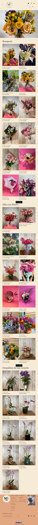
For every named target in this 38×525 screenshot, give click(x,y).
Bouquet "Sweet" (22, 197)
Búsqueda (12, 510)
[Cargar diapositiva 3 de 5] (18, 39)
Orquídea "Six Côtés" (6, 466)
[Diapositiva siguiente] (23, 39)
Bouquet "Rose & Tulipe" (6, 145)
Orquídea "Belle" (5, 392)
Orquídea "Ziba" (5, 441)
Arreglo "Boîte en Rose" (6, 230)
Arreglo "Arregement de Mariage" (8, 256)
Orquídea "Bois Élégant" (6, 491)
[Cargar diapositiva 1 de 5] (15, 39)
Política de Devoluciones (13, 504)
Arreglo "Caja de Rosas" (23, 256)
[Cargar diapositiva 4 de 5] (19, 39)
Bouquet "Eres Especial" (6, 119)
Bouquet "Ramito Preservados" (7, 93)
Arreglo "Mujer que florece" (24, 282)
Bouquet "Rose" (5, 197)
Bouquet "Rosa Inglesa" (23, 171)
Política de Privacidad (13, 507)
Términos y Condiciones (13, 498)
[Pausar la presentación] (26, 39)
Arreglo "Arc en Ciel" (22, 308)
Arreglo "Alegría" (22, 334)
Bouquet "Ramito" (22, 93)
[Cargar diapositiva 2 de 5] (16, 39)
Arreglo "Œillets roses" (6, 308)
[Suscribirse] (18, 516)
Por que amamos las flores (20, 524)
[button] (3, 5)
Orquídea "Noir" (22, 441)
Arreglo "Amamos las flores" (7, 334)
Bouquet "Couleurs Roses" (23, 119)
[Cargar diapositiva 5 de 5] (20, 39)
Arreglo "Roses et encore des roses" (25, 224)
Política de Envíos (14, 501)
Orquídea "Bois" (22, 466)
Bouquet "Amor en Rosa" (23, 145)
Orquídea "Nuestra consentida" (24, 392)
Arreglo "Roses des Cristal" (7, 282)
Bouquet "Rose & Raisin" (6, 171)
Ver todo (19, 202)
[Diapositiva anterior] (12, 39)
